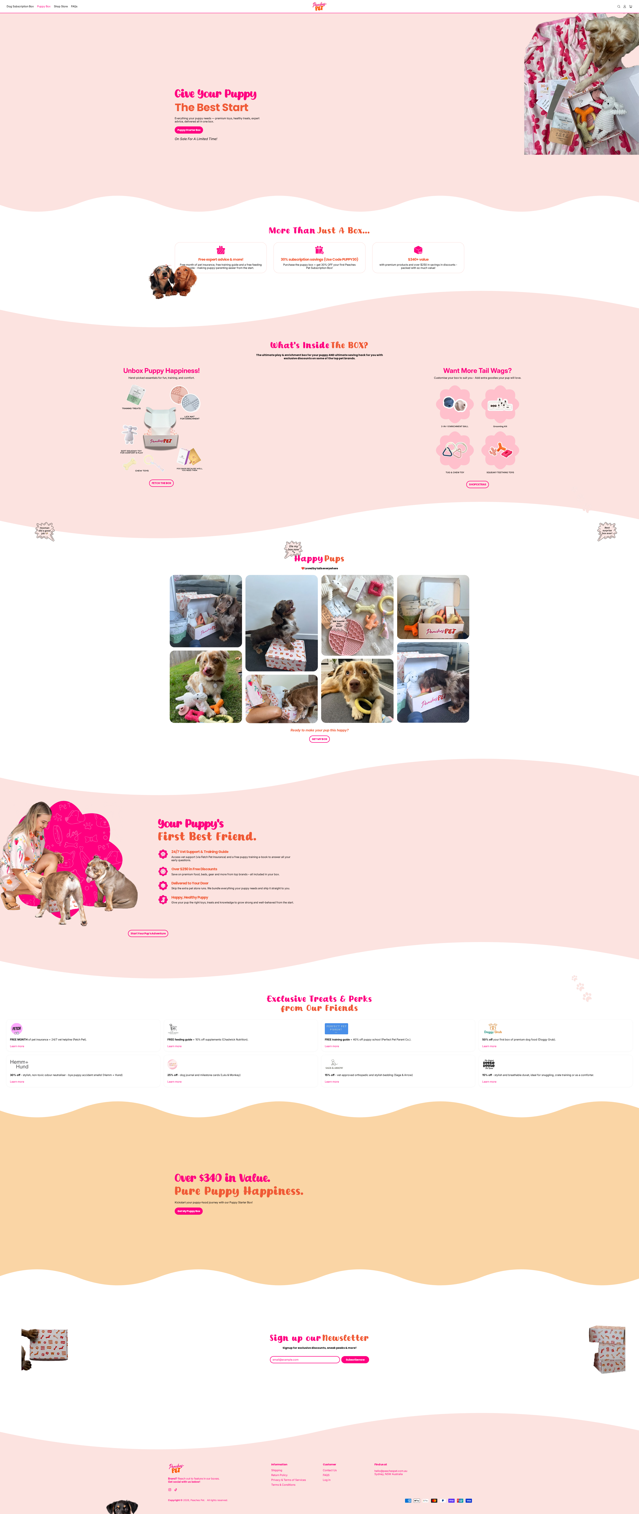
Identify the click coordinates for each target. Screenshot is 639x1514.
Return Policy (279, 1475)
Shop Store (61, 6)
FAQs (74, 6)
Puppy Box (44, 6)
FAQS (326, 1475)
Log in (326, 1480)
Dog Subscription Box (20, 6)
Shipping (276, 1470)
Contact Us (330, 1470)
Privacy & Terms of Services (288, 1480)
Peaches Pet (197, 1500)
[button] (618, 6)
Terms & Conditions (283, 1484)
